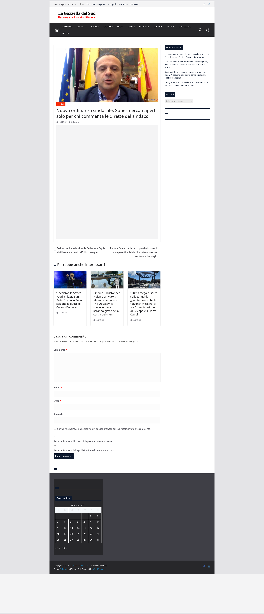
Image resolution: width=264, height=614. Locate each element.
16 (91, 528)
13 (71, 528)
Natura (170, 26)
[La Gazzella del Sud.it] (57, 30)
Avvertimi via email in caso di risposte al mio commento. (83, 441)
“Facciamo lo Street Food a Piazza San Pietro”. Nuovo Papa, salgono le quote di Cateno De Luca (69, 300)
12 (65, 528)
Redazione (75, 122)
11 (58, 528)
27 (71, 539)
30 (91, 539)
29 (84, 539)
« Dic (57, 548)
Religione (144, 26)
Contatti (81, 26)
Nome (58, 387)
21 (78, 533)
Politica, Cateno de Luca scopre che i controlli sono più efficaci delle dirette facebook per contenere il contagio (133, 252)
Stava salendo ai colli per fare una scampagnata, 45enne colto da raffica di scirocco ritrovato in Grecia (186, 64)
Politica (95, 26)
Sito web (58, 414)
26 (65, 539)
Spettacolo (185, 26)
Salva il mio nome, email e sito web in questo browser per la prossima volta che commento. (104, 428)
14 (78, 528)
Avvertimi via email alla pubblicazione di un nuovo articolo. (84, 450)
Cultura (158, 26)
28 (78, 539)
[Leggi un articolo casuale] (207, 30)
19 (65, 533)
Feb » (64, 548)
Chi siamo (67, 26)
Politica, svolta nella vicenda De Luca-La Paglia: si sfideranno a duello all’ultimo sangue (81, 250)
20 (71, 533)
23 (91, 533)
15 (84, 528)
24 (98, 533)
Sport (120, 26)
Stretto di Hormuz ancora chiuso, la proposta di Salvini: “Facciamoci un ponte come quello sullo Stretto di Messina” (112, 5)
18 (58, 533)
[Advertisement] (107, 163)
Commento (60, 349)
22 (84, 533)
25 (58, 539)
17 (98, 528)
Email (57, 400)
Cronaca (108, 26)
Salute (131, 26)
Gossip (65, 33)
